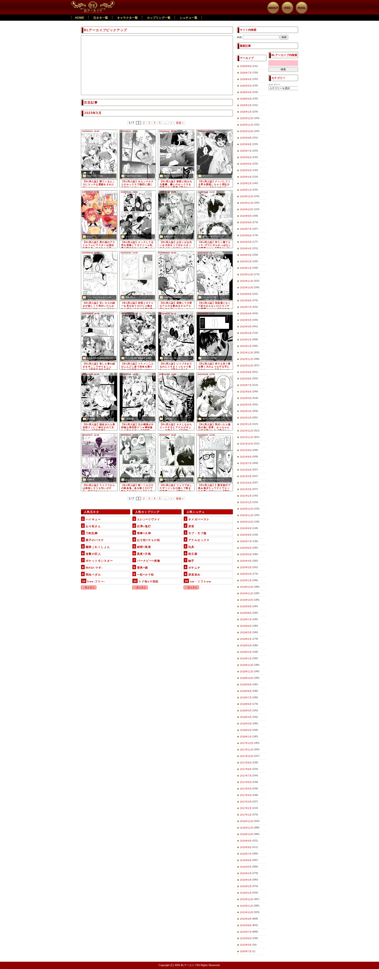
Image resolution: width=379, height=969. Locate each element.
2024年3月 (246, 255)
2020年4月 (246, 561)
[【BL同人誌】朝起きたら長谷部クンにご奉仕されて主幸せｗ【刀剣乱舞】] (99, 397)
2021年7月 (246, 463)
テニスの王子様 (209, 297)
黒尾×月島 (144, 553)
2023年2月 (246, 339)
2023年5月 (246, 320)
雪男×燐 (142, 567)
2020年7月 (246, 541)
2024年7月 (246, 229)
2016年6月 (246, 860)
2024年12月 (246, 196)
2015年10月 (246, 912)
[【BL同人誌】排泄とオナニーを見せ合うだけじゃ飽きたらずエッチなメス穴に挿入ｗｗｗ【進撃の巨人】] (138, 275)
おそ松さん (93, 526)
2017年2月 (246, 808)
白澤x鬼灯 (144, 526)
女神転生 (91, 479)
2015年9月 (246, 919)
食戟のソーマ (170, 236)
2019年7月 (246, 619)
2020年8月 (246, 535)
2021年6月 (246, 469)
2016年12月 (246, 821)
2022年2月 (246, 417)
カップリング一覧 (159, 17)
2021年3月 (246, 489)
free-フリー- (96, 581)
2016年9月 (246, 840)
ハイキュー (93, 519)
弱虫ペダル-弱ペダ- (172, 358)
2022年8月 (246, 378)
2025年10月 (246, 131)
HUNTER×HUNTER (172, 297)
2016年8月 (246, 847)
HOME (79, 17)
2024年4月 (246, 248)
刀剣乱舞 (91, 419)
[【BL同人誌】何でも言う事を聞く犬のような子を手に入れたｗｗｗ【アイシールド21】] (215, 336)
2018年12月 (246, 665)
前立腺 (192, 553)
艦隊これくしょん (98, 547)
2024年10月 (246, 209)
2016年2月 (246, 886)
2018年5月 (246, 710)
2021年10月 (246, 443)
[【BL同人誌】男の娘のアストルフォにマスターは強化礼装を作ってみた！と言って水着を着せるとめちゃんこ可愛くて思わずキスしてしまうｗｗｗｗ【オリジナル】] (99, 215)
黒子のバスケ (95, 540)
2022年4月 (246, 404)
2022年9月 (246, 372)
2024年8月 (246, 222)
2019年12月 (246, 587)
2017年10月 (246, 756)
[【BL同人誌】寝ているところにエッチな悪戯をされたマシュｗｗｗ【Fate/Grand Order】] (99, 154)
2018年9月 (246, 684)
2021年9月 (246, 450)
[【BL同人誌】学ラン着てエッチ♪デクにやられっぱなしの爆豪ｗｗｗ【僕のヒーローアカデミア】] (215, 215)
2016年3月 (246, 879)
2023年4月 (246, 326)
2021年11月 (246, 437)
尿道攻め (194, 574)
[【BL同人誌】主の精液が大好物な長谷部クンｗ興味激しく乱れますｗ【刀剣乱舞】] (138, 397)
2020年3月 (246, 567)
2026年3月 (246, 98)
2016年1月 (246, 892)
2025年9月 (246, 137)
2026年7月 (246, 72)
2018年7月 (246, 697)
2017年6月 (246, 782)
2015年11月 (246, 906)
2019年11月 (246, 593)
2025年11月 (246, 124)
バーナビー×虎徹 (148, 560)
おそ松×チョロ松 (148, 540)
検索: (239, 37)
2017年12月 (246, 743)
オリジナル (207, 176)
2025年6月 (246, 157)
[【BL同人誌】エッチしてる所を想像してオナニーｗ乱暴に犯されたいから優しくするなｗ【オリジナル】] (138, 215)
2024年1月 (246, 268)
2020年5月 (246, 554)
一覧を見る (89, 587)
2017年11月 (246, 749)
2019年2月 (246, 652)
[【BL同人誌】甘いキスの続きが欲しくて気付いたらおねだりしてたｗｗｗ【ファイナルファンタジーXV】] (99, 275)
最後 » (179, 122)
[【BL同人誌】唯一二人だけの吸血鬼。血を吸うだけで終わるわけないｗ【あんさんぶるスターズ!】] (138, 458)
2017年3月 (246, 801)
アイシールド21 (209, 358)
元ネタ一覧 (100, 17)
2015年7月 (246, 932)
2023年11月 (246, 281)
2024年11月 (246, 203)
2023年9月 (246, 294)
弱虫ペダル (93, 574)
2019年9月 (246, 606)
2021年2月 (246, 495)
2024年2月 (246, 261)
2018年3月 (246, 723)
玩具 (191, 547)
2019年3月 (246, 645)
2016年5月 (246, 866)
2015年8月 (246, 925)
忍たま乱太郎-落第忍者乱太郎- (100, 358)
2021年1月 (246, 502)
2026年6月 (246, 79)
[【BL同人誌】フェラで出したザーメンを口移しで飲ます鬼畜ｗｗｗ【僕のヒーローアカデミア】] (176, 458)
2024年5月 (246, 242)
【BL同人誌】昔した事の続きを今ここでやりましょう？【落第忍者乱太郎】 (99, 367)
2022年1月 (246, 424)
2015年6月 (246, 938)
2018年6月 (246, 704)
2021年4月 (246, 482)
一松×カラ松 (145, 574)
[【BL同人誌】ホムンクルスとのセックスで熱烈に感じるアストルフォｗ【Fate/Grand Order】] (138, 154)
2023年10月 (246, 287)
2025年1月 (246, 190)
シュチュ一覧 (188, 17)
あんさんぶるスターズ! (135, 479)
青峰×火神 (144, 533)
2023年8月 (246, 300)
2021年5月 (246, 476)
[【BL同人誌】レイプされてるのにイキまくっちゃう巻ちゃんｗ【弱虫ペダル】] (176, 336)
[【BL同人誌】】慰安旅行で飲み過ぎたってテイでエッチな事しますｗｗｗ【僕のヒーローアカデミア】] (215, 458)
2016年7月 (246, 853)
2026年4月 (246, 92)
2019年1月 (246, 658)
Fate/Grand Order (95, 176)
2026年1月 (246, 111)
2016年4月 (246, 873)
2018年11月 (246, 671)
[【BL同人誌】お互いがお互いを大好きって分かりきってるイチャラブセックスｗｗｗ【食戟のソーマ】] (176, 215)
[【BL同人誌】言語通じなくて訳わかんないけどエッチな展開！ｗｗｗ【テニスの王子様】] (215, 275)
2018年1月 (246, 736)
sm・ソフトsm (200, 581)
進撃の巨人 (130, 297)
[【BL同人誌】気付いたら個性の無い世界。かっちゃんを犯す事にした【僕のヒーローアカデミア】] (215, 397)
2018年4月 (246, 717)
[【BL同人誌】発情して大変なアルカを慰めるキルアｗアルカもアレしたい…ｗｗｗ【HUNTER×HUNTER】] (176, 275)
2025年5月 (246, 164)
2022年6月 (246, 391)
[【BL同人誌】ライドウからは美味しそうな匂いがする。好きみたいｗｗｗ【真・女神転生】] (99, 458)
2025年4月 (246, 170)
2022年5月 (246, 398)
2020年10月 (246, 521)
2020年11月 (246, 515)
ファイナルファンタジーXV (99, 297)
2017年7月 (246, 775)
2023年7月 (246, 307)
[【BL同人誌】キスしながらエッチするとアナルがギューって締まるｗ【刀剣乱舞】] (176, 397)
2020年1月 (246, 580)
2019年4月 (246, 639)
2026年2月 (246, 105)
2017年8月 (246, 769)
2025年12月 (246, 118)
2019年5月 (246, 632)
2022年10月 (246, 365)
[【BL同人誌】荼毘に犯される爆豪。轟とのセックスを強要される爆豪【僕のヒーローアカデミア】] (176, 154)
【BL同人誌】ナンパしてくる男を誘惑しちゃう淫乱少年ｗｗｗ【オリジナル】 (214, 184)
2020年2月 (246, 574)
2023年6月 (246, 313)
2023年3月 (246, 333)
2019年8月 (246, 613)
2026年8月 (246, 66)
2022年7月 (246, 385)
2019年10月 (246, 600)
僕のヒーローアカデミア (175, 176)
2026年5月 (246, 85)
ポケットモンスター (99, 560)
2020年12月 (246, 508)
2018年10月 (246, 678)
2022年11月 (246, 359)
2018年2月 (246, 730)
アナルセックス (199, 540)
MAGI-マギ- (94, 567)
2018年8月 (246, 691)
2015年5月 (246, 945)
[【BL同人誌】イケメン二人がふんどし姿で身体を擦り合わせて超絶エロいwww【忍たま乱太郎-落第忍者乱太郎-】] (138, 336)
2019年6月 (246, 626)
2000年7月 (246, 951)
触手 (191, 560)
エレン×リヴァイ (148, 519)
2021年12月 (246, 430)
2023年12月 (246, 274)
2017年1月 (246, 814)
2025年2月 (246, 183)
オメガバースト (199, 519)
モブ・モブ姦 (197, 533)
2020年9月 (246, 528)
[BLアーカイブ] (93, 3)
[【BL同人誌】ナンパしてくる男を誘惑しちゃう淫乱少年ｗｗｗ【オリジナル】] (215, 154)
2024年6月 (246, 235)
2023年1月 (246, 346)
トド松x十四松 (149, 581)
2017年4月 (246, 795)
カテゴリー (274, 84)
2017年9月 (246, 762)
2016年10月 (246, 834)
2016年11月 (246, 827)
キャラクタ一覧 (127, 17)
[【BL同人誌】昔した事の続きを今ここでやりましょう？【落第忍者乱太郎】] (99, 336)
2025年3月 (246, 177)
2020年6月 (246, 548)
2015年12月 (246, 899)
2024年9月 (246, 216)
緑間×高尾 (144, 547)
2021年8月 (246, 456)
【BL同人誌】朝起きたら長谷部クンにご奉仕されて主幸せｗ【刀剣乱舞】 (99, 427)
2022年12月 (246, 352)
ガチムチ (194, 567)
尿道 (191, 526)
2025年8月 (246, 144)
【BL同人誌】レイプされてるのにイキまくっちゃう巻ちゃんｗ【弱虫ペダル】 (176, 367)
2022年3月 (246, 411)
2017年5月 (246, 788)
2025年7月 (246, 151)
